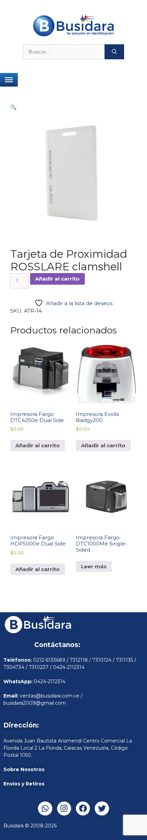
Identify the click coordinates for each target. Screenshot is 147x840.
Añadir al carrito (57, 278)
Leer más (94, 566)
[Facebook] (83, 808)
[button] (13, 107)
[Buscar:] (64, 52)
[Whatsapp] (45, 808)
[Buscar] (114, 52)
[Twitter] (102, 808)
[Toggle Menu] (9, 79)
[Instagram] (64, 808)
